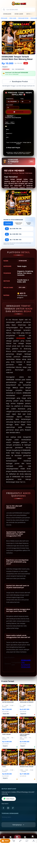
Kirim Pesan (10, 799)
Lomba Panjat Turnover (18, 223)
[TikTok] (13, 808)
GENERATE (18, 112)
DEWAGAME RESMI (23, 18)
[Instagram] (8, 808)
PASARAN (9, 99)
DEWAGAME (7, 14)
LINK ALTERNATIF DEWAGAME (25, 665)
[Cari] (4, 9)
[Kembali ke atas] (33, 829)
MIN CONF (9, 105)
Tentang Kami (6, 817)
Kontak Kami (6, 821)
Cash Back (8, 223)
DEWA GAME (19, 14)
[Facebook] (3, 808)
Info (31, 161)
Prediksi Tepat (29, 223)
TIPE (22, 99)
